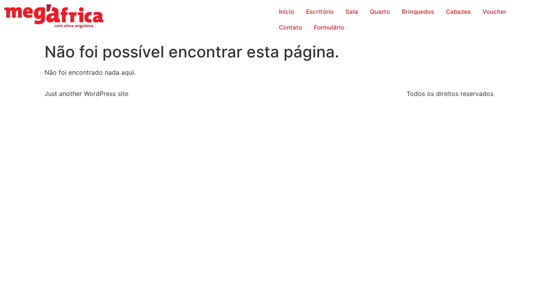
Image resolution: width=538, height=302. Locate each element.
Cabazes (458, 11)
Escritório (320, 11)
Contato (290, 27)
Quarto (380, 11)
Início (286, 11)
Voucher (494, 11)
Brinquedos (418, 11)
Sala (351, 11)
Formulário (329, 27)
